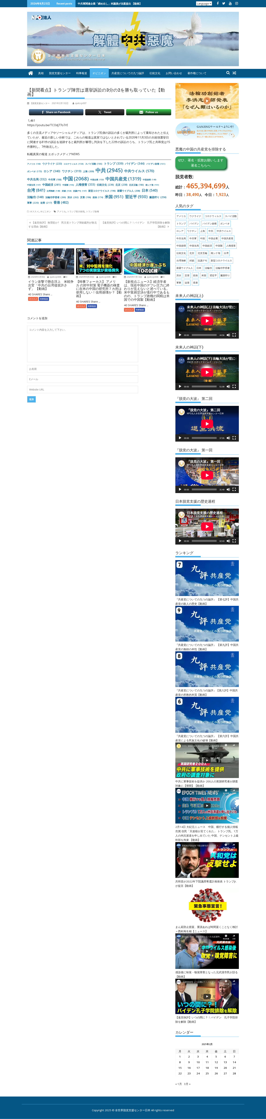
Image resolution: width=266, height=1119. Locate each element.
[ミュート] (228, 335)
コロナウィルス (74, 163)
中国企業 (97, 179)
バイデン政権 (155, 163)
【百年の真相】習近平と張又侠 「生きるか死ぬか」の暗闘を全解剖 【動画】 (122, 3)
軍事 (33, 202)
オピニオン (99, 73)
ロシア (52, 171)
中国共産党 (123, 179)
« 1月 (178, 1084)
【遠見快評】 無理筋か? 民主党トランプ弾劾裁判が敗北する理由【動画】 (62, 224)
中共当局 (37, 179)
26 (216, 1073)
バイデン (135, 164)
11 (207, 1062)
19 (216, 1068)
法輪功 (35, 197)
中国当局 (34, 184)
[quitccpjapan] (30, 72)
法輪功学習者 (55, 197)
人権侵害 (85, 185)
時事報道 (81, 73)
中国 (76, 178)
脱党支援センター (60, 73)
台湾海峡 (53, 190)
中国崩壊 (149, 179)
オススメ (34, 211)
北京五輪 (136, 184)
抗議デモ (80, 190)
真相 (41, 73)
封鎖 (66, 190)
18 (207, 1068)
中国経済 (51, 184)
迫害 (46, 202)
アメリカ (34, 164)
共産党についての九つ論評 (127, 73)
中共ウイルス (139, 170)
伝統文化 (154, 73)
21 (234, 1068)
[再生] (180, 335)
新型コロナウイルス (102, 190)
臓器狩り (157, 197)
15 (180, 1068)
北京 (121, 184)
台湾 (36, 190)
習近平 (136, 196)
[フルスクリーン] (234, 335)
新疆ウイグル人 (128, 190)
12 (216, 1062)
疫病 (98, 197)
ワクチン (71, 171)
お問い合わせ (174, 73)
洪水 (73, 197)
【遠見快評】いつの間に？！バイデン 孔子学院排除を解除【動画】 (136, 224)
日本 (150, 190)
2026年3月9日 (37, 276)
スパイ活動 (93, 163)
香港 (61, 202)
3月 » (187, 1084)
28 (234, 1073)
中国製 (68, 184)
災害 (85, 197)
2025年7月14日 (134, 276)
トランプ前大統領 (76, 211)
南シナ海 (152, 184)
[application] (207, 321)
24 (198, 1073)
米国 (114, 196)
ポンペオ (34, 171)
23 (189, 1073)
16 (189, 1068)
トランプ (113, 164)
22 (180, 1073)
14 (234, 1062)
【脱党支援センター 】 (49, 103)
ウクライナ (52, 163)
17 (198, 1068)
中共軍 (55, 179)
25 (207, 1073)
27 (225, 1073)
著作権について (196, 73)
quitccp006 (55, 276)
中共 (109, 170)
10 (198, 1062)
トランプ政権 (92, 211)
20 (225, 1068)
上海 (88, 171)
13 (225, 1062)
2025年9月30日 (86, 276)
